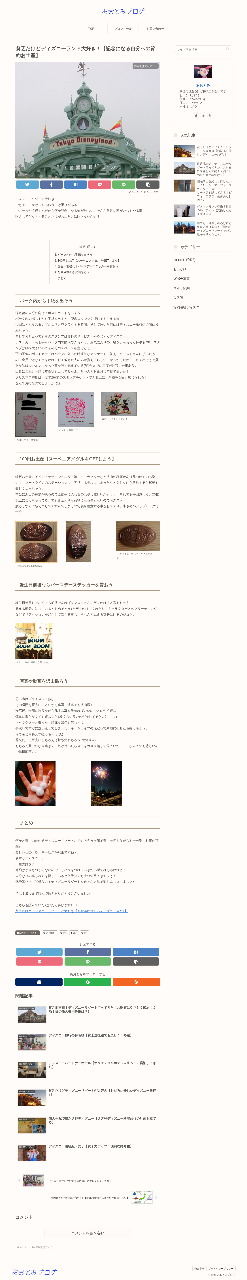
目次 (82, 246)
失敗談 (178, 298)
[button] (228, 49)
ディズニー (50, 933)
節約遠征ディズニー (29, 933)
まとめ (62, 278)
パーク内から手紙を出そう (75, 254)
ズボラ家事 (181, 279)
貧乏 (75, 933)
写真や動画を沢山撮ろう (74, 272)
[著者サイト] (39, 982)
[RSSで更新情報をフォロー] (136, 982)
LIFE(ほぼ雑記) (184, 260)
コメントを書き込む (87, 1233)
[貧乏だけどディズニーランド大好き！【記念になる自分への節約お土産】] (75, 184)
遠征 (85, 933)
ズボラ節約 (181, 288)
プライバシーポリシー (221, 1268)
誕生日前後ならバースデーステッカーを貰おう (88, 266)
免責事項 (199, 1268)
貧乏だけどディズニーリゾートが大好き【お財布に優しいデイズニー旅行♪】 (71, 911)
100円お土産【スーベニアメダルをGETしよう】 (89, 260)
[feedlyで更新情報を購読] (87, 982)
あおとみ (203, 85)
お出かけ (179, 269)
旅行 (64, 933)
